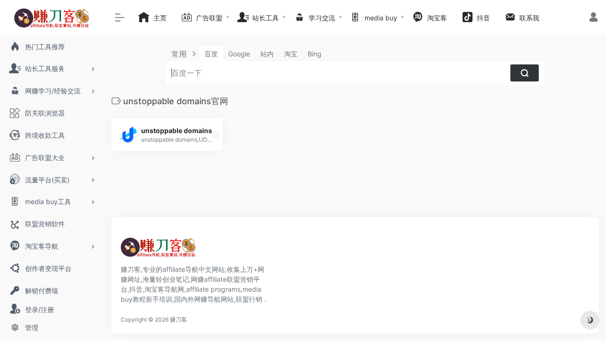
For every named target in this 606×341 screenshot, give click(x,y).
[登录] (593, 18)
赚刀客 (178, 319)
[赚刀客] (158, 250)
